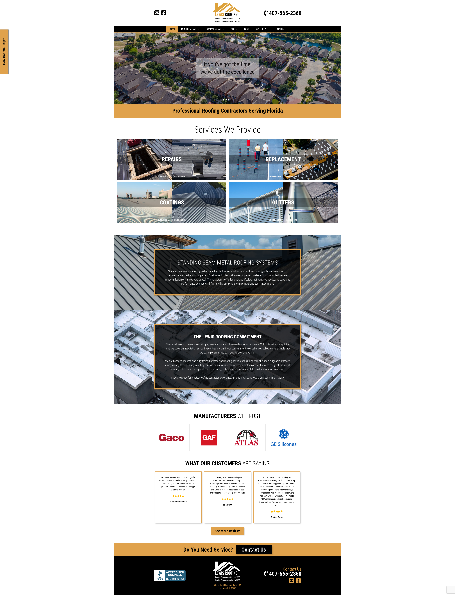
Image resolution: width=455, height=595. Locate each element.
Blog (247, 29)
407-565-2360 (285, 13)
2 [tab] (226, 100)
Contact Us (253, 549)
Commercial (213, 29)
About (235, 29)
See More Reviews (227, 531)
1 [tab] (223, 100)
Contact (281, 29)
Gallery (261, 29)
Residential (188, 29)
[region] (227, 68)
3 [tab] (229, 100)
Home (171, 29)
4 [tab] (231, 100)
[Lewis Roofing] (227, 9)
